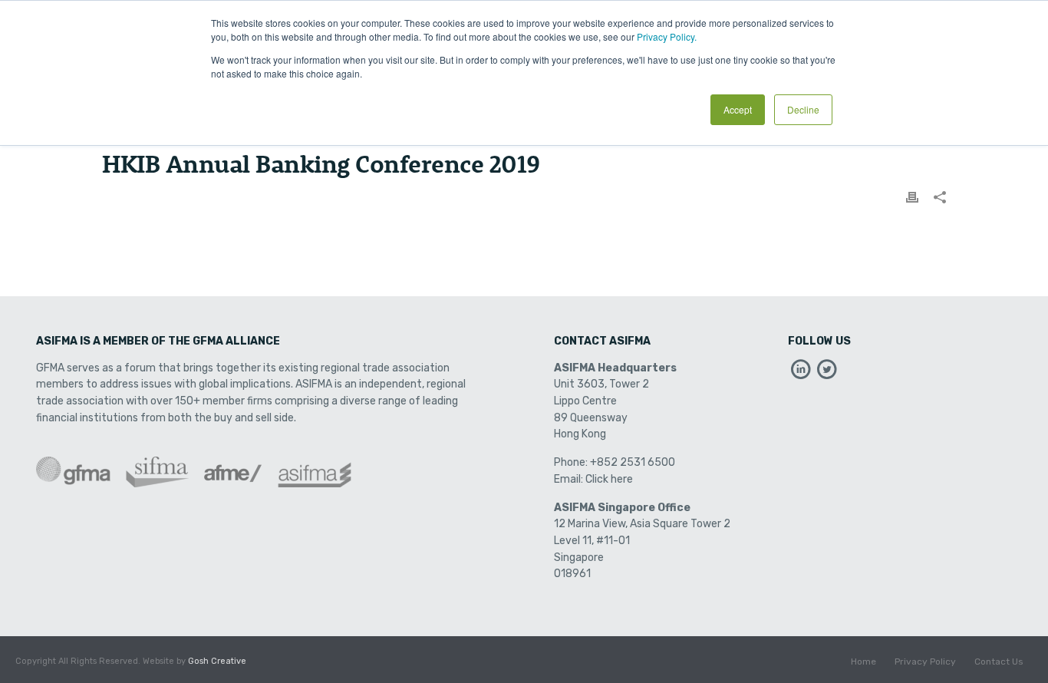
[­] (801, 373)
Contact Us (998, 661)
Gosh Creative (217, 661)
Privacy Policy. (667, 36)
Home (863, 661)
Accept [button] (737, 109)
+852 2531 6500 (632, 462)
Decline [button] (803, 109)
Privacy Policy (925, 661)
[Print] (912, 197)
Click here (609, 479)
